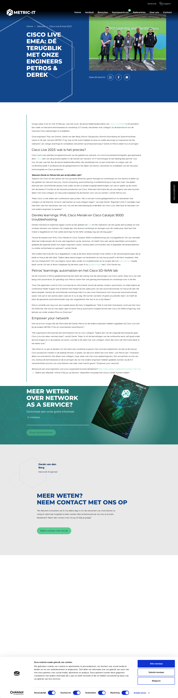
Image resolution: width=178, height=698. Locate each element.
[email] (127, 77)
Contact (167, 12)
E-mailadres (33, 417)
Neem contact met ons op (54, 530)
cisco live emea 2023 (60, 26)
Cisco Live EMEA (117, 124)
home (29, 26)
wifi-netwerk (125, 261)
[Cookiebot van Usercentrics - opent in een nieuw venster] (16, 693)
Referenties (139, 12)
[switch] (76, 693)
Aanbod (89, 12)
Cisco (38, 159)
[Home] (19, 12)
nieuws (41, 26)
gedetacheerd (95, 264)
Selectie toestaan (156, 672)
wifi (89, 225)
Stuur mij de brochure (41, 432)
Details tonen (140, 693)
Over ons (154, 12)
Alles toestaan (156, 664)
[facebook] (119, 77)
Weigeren (156, 681)
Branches (103, 12)
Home (77, 12)
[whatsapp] (110, 77)
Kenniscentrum (120, 12)
